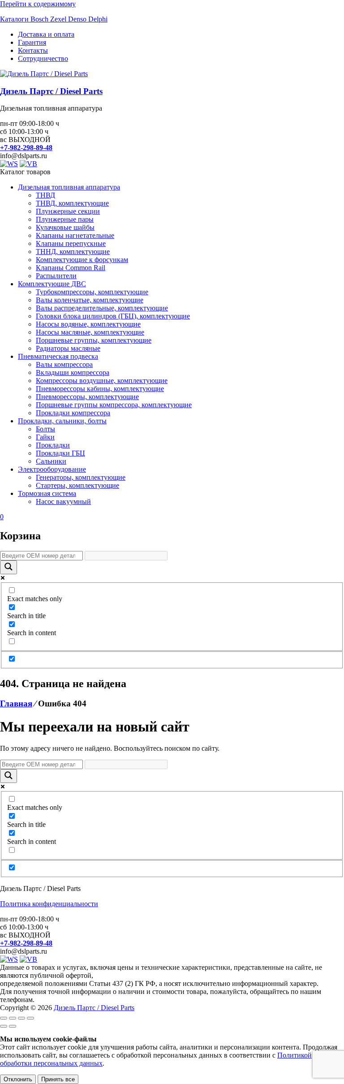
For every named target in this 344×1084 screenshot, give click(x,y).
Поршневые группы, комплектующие (93, 340)
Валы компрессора (64, 364)
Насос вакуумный (63, 501)
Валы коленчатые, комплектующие (89, 300)
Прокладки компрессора (73, 413)
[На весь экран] (12, 1018)
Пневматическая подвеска (58, 356)
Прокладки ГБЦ (60, 453)
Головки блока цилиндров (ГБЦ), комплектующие (113, 316)
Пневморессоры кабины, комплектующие (100, 388)
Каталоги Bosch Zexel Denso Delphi (54, 19)
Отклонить (18, 1079)
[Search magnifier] (8, 567)
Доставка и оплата (46, 34)
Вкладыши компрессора (72, 372)
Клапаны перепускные (71, 243)
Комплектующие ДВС (52, 284)
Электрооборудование (52, 469)
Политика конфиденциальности (49, 904)
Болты (45, 429)
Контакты (33, 50)
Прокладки (53, 445)
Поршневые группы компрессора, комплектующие (114, 405)
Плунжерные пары (65, 219)
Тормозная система (47, 493)
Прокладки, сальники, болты (62, 421)
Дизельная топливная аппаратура (69, 187)
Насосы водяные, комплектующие (88, 324)
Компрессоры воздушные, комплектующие (102, 380)
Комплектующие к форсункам (82, 259)
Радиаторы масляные (68, 348)
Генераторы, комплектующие (80, 477)
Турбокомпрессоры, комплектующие (92, 292)
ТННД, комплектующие (73, 251)
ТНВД (45, 195)
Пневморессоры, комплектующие (87, 396)
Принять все (58, 1079)
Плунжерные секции (68, 211)
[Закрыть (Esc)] (30, 1018)
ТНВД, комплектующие (72, 203)
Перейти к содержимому (38, 4)
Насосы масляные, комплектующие (90, 332)
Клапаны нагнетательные (75, 235)
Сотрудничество (43, 58)
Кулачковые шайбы (65, 227)
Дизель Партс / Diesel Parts (51, 91)
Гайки (45, 437)
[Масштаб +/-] (3, 1018)
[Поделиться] (21, 1018)
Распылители (56, 276)
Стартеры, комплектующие (77, 485)
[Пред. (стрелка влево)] (3, 1026)
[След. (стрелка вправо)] (12, 1026)
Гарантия (32, 42)
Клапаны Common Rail (70, 267)
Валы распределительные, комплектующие (102, 308)
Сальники (51, 461)
